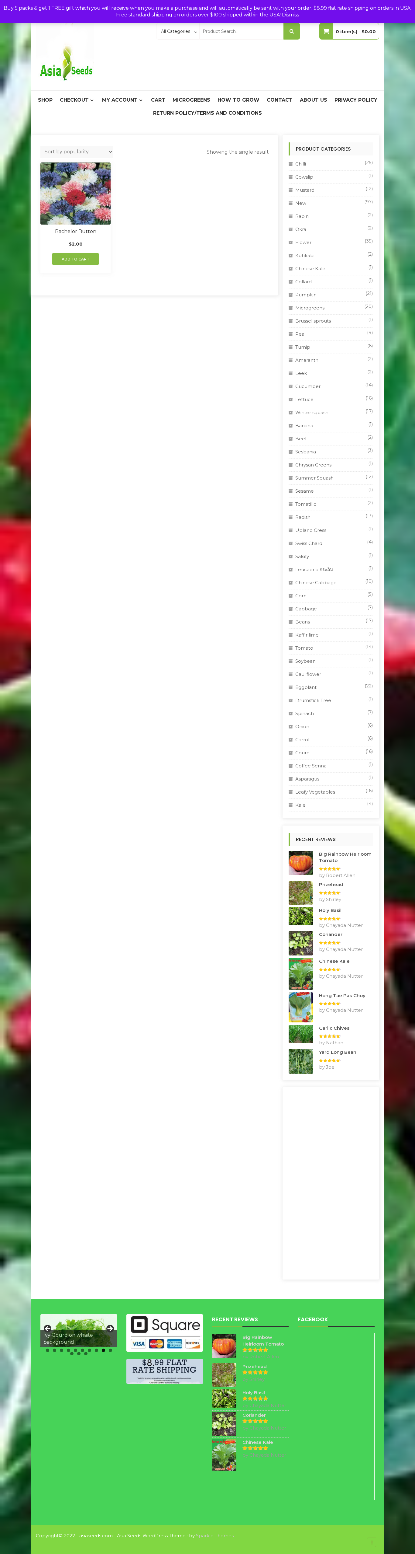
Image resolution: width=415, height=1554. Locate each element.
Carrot (302, 739)
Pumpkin (306, 295)
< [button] (48, 1329)
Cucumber (308, 386)
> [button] (109, 1329)
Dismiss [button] (290, 15)
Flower (303, 242)
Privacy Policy (355, 100)
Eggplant (306, 687)
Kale (300, 805)
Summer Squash (314, 478)
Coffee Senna (311, 766)
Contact (280, 100)
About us (313, 100)
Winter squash (311, 412)
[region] (78, 1330)
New (300, 203)
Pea (299, 334)
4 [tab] (68, 1350)
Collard (303, 282)
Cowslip (304, 177)
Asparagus (307, 779)
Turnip (302, 347)
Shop (45, 100)
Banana (304, 425)
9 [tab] (103, 1350)
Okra (300, 229)
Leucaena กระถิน (314, 569)
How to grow (238, 100)
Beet (301, 439)
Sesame (304, 491)
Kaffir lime (307, 635)
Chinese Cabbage (316, 582)
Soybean (305, 661)
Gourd (302, 753)
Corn (301, 596)
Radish (302, 517)
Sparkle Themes (215, 1535)
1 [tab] (47, 1350)
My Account (120, 100)
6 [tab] (82, 1350)
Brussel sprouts (313, 321)
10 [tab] (110, 1350)
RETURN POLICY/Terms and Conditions (207, 113)
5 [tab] (75, 1350)
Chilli (300, 164)
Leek (301, 373)
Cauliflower (308, 674)
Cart (158, 100)
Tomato (304, 648)
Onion (302, 726)
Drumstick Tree (313, 700)
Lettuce (304, 399)
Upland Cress (310, 530)
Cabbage (306, 609)
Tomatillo (306, 504)
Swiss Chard (308, 543)
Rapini (302, 216)
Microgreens (191, 100)
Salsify (302, 556)
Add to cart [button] (75, 259)
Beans (302, 622)
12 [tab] (79, 1353)
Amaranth (306, 360)
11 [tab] (72, 1353)
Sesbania (305, 452)
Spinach (304, 713)
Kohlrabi (304, 255)
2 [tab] (54, 1350)
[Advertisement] (331, 1183)
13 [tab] (85, 1353)
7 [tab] (89, 1350)
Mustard (304, 190)
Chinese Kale (310, 268)
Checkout (74, 100)
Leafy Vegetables (315, 792)
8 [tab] (96, 1350)
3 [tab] (61, 1350)
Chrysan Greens (313, 465)
